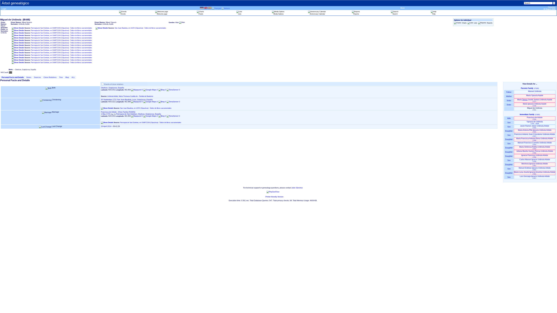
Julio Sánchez (297, 188)
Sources (37, 77)
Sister (509, 101)
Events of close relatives (113, 84)
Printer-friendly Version (274, 197)
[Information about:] (264, 197)
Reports (489, 23)
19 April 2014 (106, 126)
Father (509, 92)
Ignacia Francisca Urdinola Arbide (534, 156)
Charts (464, 23)
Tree (61, 77)
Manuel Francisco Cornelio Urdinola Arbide (535, 143)
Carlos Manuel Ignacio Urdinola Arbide (534, 160)
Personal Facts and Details (13, 77)
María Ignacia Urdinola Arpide (534, 105)
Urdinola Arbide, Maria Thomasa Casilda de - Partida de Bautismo (130, 96)
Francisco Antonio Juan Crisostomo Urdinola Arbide (534, 135)
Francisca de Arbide (109, 112)
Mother (509, 96)
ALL (73, 77)
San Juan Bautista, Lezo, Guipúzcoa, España (135, 100)
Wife (509, 118)
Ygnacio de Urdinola (535, 122)
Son (509, 123)
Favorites (551, 7)
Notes (28, 77)
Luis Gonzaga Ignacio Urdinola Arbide (535, 177)
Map (67, 77)
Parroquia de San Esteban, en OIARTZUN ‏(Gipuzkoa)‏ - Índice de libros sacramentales (61, 28)
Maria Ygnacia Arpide (534, 96)
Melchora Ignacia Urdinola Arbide (534, 164)
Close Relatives (50, 77)
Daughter (509, 131)
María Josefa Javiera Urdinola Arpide (534, 100)
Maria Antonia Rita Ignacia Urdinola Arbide (534, 131)
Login (4, 9)
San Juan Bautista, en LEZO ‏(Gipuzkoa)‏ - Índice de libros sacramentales (140, 28)
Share (402, 8)
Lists (475, 23)
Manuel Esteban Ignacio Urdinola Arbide (535, 169)
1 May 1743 (105, 114)
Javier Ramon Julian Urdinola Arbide (534, 127)
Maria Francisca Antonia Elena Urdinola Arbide (534, 139)
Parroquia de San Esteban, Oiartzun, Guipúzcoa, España (138, 114)
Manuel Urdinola (534, 92)
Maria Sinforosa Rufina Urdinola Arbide (534, 148)
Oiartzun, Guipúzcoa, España (112, 88)
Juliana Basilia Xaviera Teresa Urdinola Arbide (534, 152)
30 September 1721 (109, 100)
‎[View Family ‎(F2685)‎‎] (126, 112)
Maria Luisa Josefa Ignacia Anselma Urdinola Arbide (534, 173)
